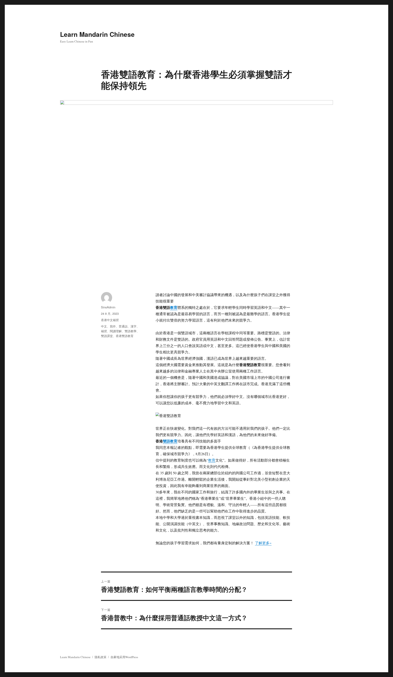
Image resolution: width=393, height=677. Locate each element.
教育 (173, 307)
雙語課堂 (107, 336)
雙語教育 (170, 441)
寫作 (113, 326)
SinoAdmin (108, 307)
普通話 (123, 326)
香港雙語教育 (125, 336)
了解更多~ (263, 542)
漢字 (133, 326)
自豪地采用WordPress (124, 657)
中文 (104, 326)
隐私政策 (100, 657)
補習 (104, 331)
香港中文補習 (110, 320)
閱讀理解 (116, 331)
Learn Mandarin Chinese (97, 34)
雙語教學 (130, 331)
